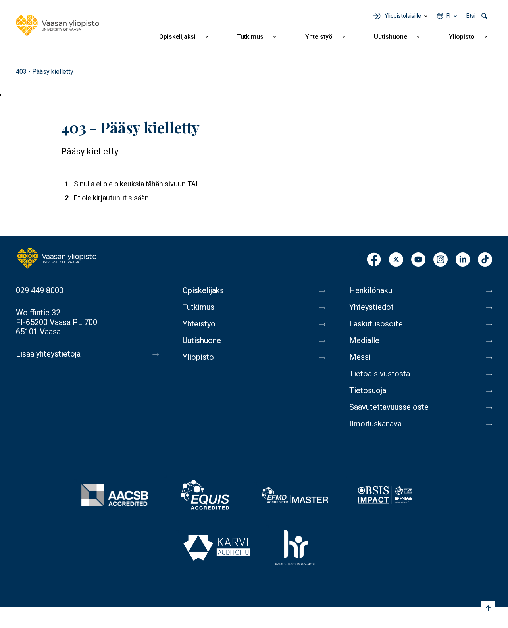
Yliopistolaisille (402, 16)
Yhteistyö (319, 36)
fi (448, 16)
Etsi (470, 16)
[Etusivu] (57, 25)
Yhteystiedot (371, 307)
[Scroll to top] (488, 608)
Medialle (364, 340)
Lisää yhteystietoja (48, 354)
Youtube (418, 260)
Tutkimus (250, 36)
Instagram (440, 260)
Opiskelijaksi (177, 36)
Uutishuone (390, 36)
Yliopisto (462, 36)
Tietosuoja (367, 390)
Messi (360, 357)
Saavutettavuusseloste (389, 407)
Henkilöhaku (370, 290)
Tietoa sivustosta (379, 373)
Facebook (374, 260)
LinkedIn (463, 260)
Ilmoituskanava (375, 423)
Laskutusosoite (376, 323)
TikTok (485, 260)
